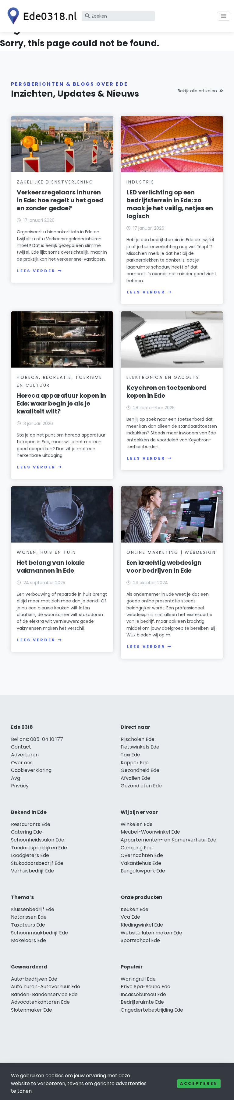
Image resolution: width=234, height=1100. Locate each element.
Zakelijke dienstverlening (55, 182)
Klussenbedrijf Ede (32, 909)
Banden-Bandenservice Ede (44, 994)
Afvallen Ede (135, 778)
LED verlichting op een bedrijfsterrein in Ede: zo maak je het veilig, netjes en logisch (169, 204)
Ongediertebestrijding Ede (152, 1009)
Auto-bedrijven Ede (34, 978)
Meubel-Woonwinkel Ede (150, 831)
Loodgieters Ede (30, 855)
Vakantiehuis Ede (141, 863)
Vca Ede (130, 916)
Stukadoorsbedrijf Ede (37, 863)
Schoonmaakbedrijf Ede (39, 932)
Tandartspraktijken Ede (39, 847)
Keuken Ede (134, 909)
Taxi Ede (130, 754)
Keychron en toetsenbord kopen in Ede (166, 391)
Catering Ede (26, 831)
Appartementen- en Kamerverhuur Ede (168, 839)
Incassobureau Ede (143, 994)
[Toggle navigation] (223, 16)
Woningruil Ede (138, 978)
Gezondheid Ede (140, 770)
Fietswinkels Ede (140, 746)
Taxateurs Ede (28, 924)
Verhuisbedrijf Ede (32, 870)
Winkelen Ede (137, 824)
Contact (21, 746)
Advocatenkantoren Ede (40, 1002)
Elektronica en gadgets (163, 377)
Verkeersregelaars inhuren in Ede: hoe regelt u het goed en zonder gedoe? (60, 200)
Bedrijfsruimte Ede (142, 1002)
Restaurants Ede (30, 824)
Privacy (20, 785)
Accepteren (199, 1083)
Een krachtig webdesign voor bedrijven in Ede (163, 566)
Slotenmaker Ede (31, 1009)
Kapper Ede (135, 762)
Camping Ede (137, 847)
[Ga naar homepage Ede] (40, 16)
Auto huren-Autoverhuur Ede (45, 986)
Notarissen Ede (29, 916)
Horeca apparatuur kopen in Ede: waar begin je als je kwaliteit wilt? (61, 403)
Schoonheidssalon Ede (37, 839)
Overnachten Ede (142, 855)
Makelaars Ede (28, 940)
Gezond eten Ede (141, 785)
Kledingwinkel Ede (142, 924)
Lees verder (36, 270)
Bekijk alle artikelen (197, 91)
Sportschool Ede (140, 940)
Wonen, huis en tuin (46, 552)
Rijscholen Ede (137, 739)
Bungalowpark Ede (143, 870)
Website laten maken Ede (151, 932)
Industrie (140, 182)
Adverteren (25, 754)
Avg (15, 778)
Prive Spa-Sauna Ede (145, 986)
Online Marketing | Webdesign (171, 552)
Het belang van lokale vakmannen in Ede (51, 566)
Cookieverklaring (31, 770)
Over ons (22, 762)
